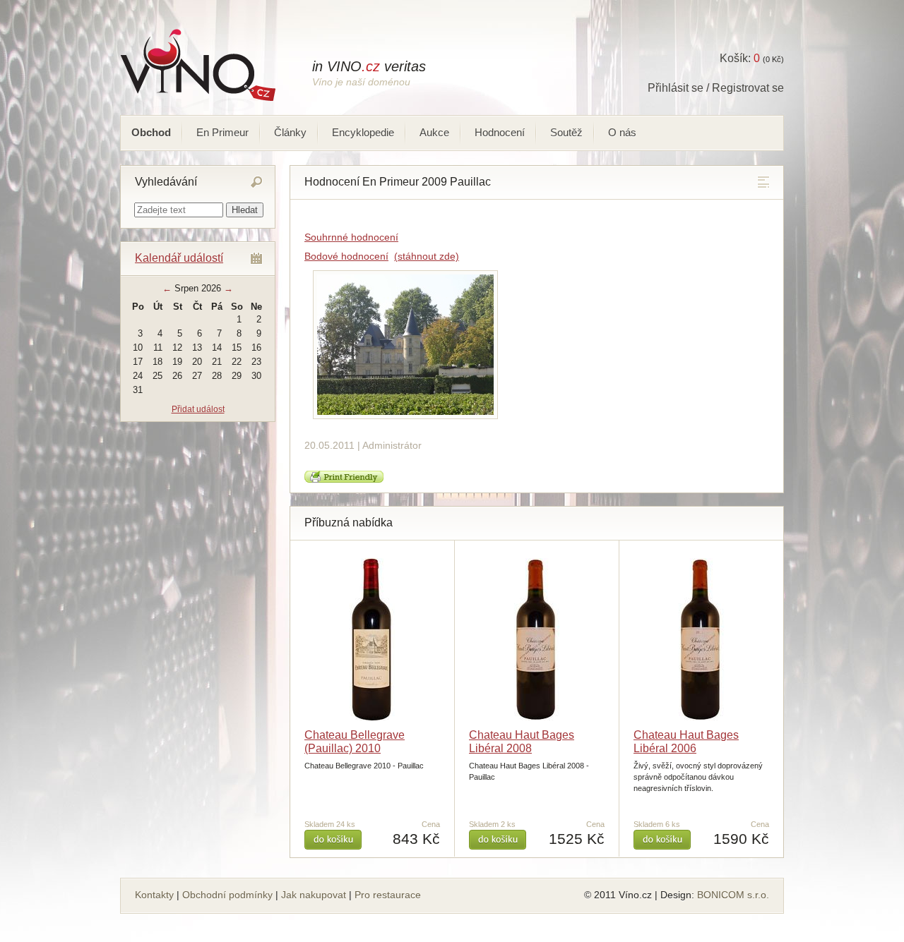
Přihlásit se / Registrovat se (716, 88)
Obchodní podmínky (227, 894)
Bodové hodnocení (346, 256)
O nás (622, 132)
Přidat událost (198, 408)
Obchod (151, 132)
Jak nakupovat (313, 894)
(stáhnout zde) (426, 256)
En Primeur (222, 132)
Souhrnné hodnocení (351, 237)
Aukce (434, 132)
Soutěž (566, 132)
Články (290, 132)
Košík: (740, 58)
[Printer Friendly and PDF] (343, 479)
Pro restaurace (388, 894)
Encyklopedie (363, 132)
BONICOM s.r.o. (733, 894)
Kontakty (154, 894)
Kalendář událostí (179, 258)
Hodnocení (500, 132)
